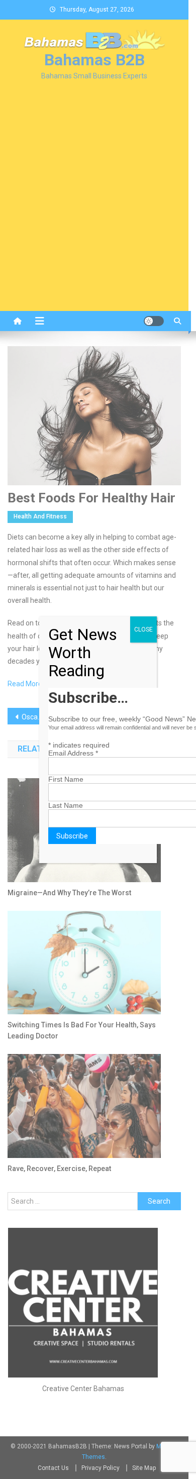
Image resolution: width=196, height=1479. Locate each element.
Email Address (73, 753)
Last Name (65, 805)
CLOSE (143, 629)
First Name (65, 779)
